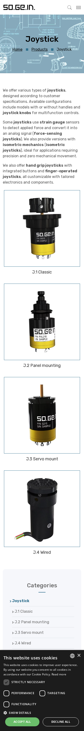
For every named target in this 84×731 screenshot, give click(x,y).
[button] (42, 713)
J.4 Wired (22, 643)
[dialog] (42, 690)
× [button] (78, 655)
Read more (59, 674)
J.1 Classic (23, 611)
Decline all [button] (60, 722)
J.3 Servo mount (29, 632)
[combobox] (72, 656)
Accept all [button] (22, 722)
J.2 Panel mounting (31, 622)
